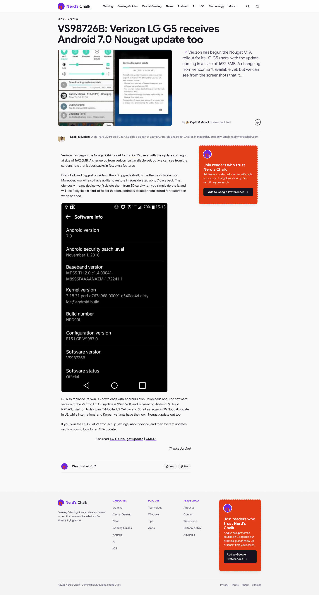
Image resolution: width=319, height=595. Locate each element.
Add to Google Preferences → (228, 192)
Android (183, 6)
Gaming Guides (127, 6)
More (232, 6)
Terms (235, 584)
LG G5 (135, 155)
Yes (172, 466)
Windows (154, 514)
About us (188, 507)
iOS (202, 6)
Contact (188, 514)
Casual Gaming (152, 6)
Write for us (190, 521)
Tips (150, 521)
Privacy (224, 584)
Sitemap (256, 584)
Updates (73, 19)
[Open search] (248, 6)
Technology (216, 6)
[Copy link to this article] (257, 122)
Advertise (189, 534)
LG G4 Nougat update (126, 439)
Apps (151, 528)
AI (194, 6)
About (245, 584)
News (169, 6)
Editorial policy (192, 528)
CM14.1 (151, 439)
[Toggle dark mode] (257, 6)
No (186, 466)
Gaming (108, 6)
